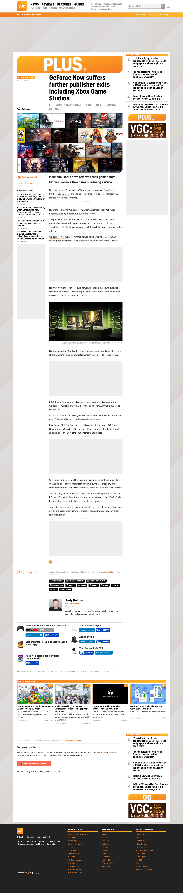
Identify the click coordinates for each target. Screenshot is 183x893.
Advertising (72, 840)
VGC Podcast (73, 866)
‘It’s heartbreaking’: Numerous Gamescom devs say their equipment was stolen (147, 74)
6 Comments (48, 721)
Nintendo (53, 8)
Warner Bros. (85, 190)
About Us (71, 837)
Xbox (45, 8)
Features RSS (107, 863)
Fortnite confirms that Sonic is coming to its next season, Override (30, 223)
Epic (82, 291)
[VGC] (22, 6)
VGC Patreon (73, 863)
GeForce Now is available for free (65, 236)
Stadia (96, 287)
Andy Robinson (23, 109)
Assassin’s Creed (96, 487)
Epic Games (66, 589)
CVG (138, 837)
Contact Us (72, 847)
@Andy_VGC (70, 607)
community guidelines (73, 740)
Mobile (72, 8)
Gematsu (140, 840)
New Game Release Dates (101, 9)
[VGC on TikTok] (164, 14)
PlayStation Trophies (145, 850)
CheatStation (141, 834)
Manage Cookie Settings (77, 834)
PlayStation (35, 8)
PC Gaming (63, 8)
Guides (79, 4)
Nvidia (60, 197)
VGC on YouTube (74, 872)
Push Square (141, 856)
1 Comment (86, 723)
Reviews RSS (107, 866)
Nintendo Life (142, 847)
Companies (106, 853)
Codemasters (64, 193)
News (34, 4)
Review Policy (73, 853)
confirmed (72, 197)
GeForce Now (57, 581)
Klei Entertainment (84, 193)
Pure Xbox (140, 853)
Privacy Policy (73, 850)
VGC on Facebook (75, 860)
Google (87, 287)
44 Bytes (33, 871)
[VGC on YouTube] (161, 14)
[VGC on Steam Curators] (167, 14)
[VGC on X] (156, 14)
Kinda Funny (141, 844)
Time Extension (142, 866)
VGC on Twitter (74, 869)
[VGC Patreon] (150, 14)
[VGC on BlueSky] (158, 14)
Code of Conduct (74, 844)
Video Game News (26, 78)
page (105, 752)
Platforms (106, 856)
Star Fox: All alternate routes (103, 7)
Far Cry (112, 487)
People (105, 847)
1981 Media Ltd (25, 837)
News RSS (106, 860)
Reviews (48, 4)
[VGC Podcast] (153, 14)
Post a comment (29, 177)
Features (64, 4)
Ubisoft (64, 480)
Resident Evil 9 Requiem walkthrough (106, 4)
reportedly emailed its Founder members (87, 415)
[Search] (163, 6)
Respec (139, 863)
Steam (72, 291)
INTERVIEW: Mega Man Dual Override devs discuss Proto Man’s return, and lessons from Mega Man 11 (150, 107)
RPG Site (139, 860)
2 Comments (123, 721)
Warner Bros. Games (97, 581)
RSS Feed (71, 856)
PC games (54, 497)
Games (105, 850)
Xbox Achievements (144, 869)
